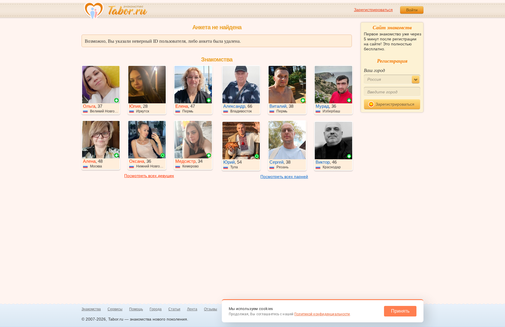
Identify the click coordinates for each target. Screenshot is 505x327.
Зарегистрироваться (373, 9)
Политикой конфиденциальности (322, 314)
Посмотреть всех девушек (149, 175)
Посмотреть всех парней (284, 176)
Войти (412, 10)
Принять (400, 311)
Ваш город (374, 70)
